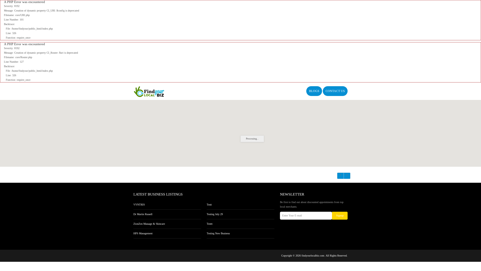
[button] (240, 131)
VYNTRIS (139, 204)
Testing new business (218, 233)
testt (209, 204)
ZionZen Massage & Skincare (149, 223)
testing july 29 (215, 214)
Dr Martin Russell (142, 214)
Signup (340, 215)
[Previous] (340, 176)
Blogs (314, 91)
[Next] (347, 176)
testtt (210, 223)
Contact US (335, 91)
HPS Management (143, 233)
